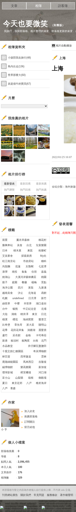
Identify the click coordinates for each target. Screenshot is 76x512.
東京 (34, 314)
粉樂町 (42, 250)
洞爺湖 (31, 330)
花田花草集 (17, 330)
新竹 (43, 298)
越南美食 (7, 292)
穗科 (43, 261)
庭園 (14, 282)
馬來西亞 (28, 361)
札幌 (4, 298)
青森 (13, 388)
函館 (43, 292)
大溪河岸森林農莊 (25, 277)
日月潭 (32, 298)
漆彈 (4, 271)
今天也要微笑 (25, 23)
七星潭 (42, 266)
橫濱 (4, 319)
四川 (20, 287)
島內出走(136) (16, 66)
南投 (14, 271)
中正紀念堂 (29, 308)
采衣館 (16, 335)
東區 (30, 250)
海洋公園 (7, 287)
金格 (28, 335)
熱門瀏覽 (9, 189)
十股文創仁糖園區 (12, 351)
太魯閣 (29, 266)
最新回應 (25, 183)
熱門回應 (25, 189)
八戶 (4, 388)
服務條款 (52, 495)
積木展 (17, 250)
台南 (35, 340)
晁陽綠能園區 (10, 361)
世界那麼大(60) (17, 74)
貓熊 (15, 308)
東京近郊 (17, 383)
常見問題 (39, 495)
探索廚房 (26, 255)
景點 (43, 282)
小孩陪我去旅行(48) (19, 57)
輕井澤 (24, 314)
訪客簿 (63, 6)
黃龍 (30, 287)
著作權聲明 (66, 495)
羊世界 (28, 303)
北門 (43, 340)
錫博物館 (7, 367)
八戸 (29, 383)
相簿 (38, 6)
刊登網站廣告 (10, 495)
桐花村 (42, 239)
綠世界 (6, 303)
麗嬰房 (42, 330)
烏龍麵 (6, 266)
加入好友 (29, 411)
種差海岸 (41, 383)
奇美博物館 (39, 351)
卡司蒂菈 (41, 335)
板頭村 (15, 340)
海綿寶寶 (28, 319)
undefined (18, 298)
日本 (4, 250)
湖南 (14, 314)
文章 (14, 6)
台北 (29, 245)
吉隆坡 (42, 361)
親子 (4, 282)
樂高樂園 (25, 367)
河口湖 (42, 372)
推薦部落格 (30, 416)
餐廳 (24, 282)
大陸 (4, 314)
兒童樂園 (41, 245)
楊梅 (34, 282)
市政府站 (28, 261)
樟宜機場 (25, 372)
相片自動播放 (64, 45)
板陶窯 (26, 340)
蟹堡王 (42, 319)
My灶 (43, 255)
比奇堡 (6, 324)
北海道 (32, 292)
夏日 (4, 383)
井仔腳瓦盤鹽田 (37, 345)
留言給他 (29, 427)
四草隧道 (25, 356)
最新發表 (9, 183)
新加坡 (42, 367)
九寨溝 (42, 287)
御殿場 (42, 377)
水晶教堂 (7, 345)
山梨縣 (19, 377)
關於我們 (25, 495)
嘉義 (43, 271)
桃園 (43, 277)
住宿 (34, 271)
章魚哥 (18, 324)
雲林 (43, 356)
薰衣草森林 (23, 239)
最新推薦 (41, 183)
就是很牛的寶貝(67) (19, 83)
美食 (19, 245)
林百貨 (6, 356)
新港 (4, 340)
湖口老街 (41, 303)
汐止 (20, 292)
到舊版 (58, 25)
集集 (24, 271)
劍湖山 (6, 277)
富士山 (6, 377)
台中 (4, 308)
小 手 (4, 429)
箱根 (30, 377)
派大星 (30, 324)
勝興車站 (7, 245)
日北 (43, 314)
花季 (4, 330)
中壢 (17, 303)
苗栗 (4, 239)
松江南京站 (8, 261)
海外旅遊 (70, 186)
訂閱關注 (29, 421)
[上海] (9, 200)
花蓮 (17, 266)
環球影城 (7, 372)
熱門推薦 (41, 189)
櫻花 (15, 319)
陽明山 (42, 324)
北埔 (43, 308)
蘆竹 (4, 335)
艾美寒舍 (7, 255)
